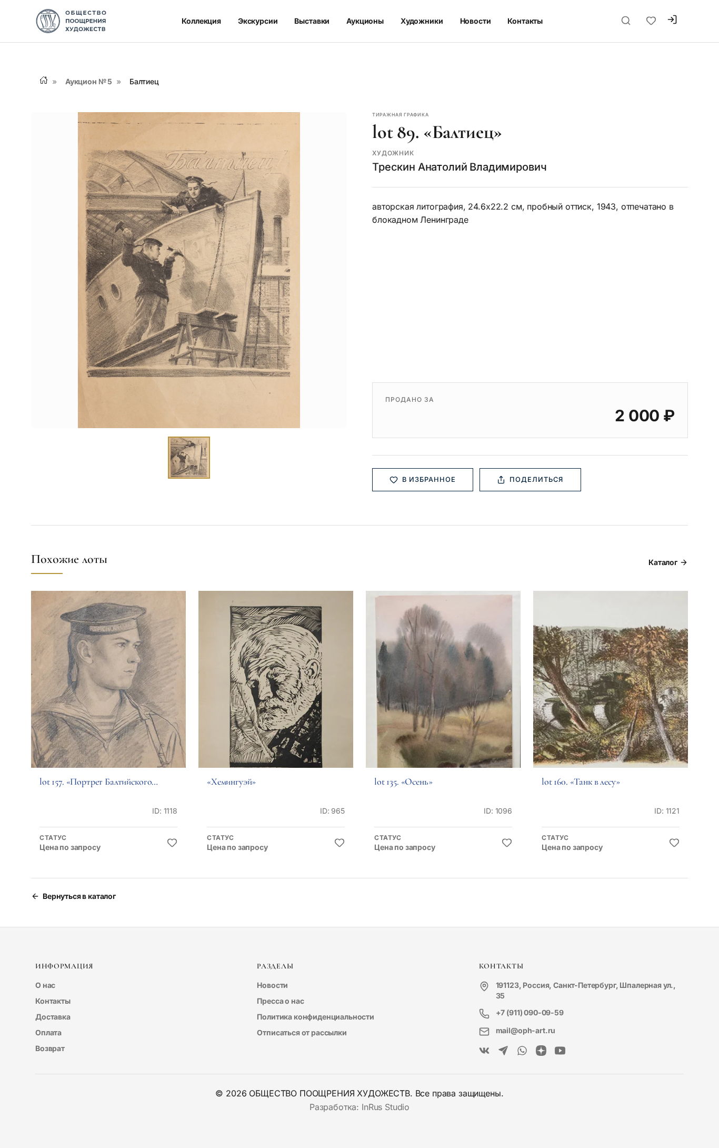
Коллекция (201, 21)
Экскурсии (258, 21)
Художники (422, 21)
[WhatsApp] (522, 1051)
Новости (475, 21)
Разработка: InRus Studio (359, 1107)
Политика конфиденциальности (315, 1016)
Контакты (525, 21)
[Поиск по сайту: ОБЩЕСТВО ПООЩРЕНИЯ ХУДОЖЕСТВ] (625, 21)
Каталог (662, 562)
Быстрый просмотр (108, 694)
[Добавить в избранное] (172, 843)
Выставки (311, 21)
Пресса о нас (280, 1000)
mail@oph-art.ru (526, 1030)
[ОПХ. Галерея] (503, 1051)
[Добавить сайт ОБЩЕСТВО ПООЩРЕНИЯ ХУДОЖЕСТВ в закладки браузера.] (651, 21)
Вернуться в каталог (79, 896)
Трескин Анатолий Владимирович (459, 167)
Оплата (48, 1032)
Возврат (50, 1048)
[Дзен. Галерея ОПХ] (541, 1051)
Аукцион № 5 (88, 81)
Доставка (53, 1016)
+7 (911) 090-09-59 (530, 1012)
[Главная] (43, 80)
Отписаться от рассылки (301, 1032)
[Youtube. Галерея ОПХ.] (560, 1051)
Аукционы (365, 21)
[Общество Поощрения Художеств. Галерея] (484, 1051)
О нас (45, 985)
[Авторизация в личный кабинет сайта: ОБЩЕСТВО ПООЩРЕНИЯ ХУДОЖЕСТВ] (672, 20)
